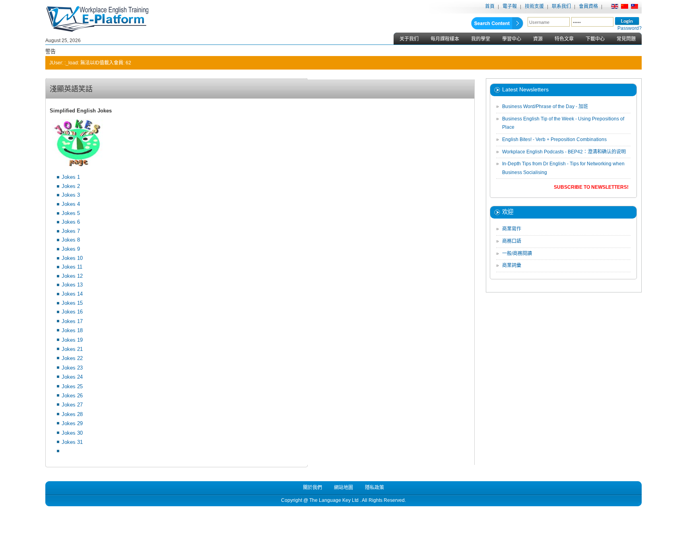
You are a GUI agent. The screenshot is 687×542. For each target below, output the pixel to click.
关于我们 (409, 39)
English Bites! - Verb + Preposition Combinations (554, 139)
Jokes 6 (71, 222)
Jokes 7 (71, 231)
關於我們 (312, 487)
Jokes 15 (72, 303)
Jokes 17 (72, 321)
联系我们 (561, 6)
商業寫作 (511, 229)
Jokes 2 (71, 186)
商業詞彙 (511, 265)
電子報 (510, 6)
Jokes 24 (72, 377)
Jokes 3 (71, 195)
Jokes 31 (72, 442)
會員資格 (588, 6)
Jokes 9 (71, 249)
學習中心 (511, 39)
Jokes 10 (72, 258)
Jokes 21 (72, 349)
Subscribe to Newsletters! (591, 187)
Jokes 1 (71, 177)
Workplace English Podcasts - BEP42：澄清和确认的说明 (564, 152)
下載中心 (595, 39)
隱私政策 (374, 487)
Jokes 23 (72, 368)
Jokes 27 (72, 405)
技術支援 (534, 6)
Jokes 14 (72, 294)
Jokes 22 (72, 358)
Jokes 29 (72, 423)
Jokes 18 (72, 330)
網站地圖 (343, 487)
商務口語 (511, 241)
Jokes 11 (72, 267)
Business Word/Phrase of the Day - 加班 (545, 106)
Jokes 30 (72, 433)
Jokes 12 (72, 276)
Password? (629, 28)
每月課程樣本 (445, 39)
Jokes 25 (72, 386)
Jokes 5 (71, 213)
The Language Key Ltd (334, 500)
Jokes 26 (72, 396)
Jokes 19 (72, 340)
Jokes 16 (72, 312)
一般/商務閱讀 (517, 253)
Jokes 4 (71, 204)
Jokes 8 (71, 240)
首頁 (490, 6)
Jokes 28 (72, 414)
